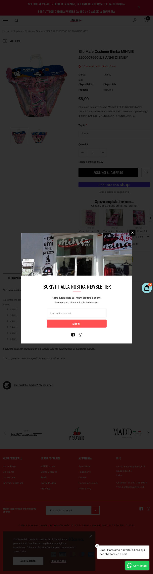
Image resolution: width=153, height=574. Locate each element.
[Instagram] (80, 334)
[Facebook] (73, 334)
